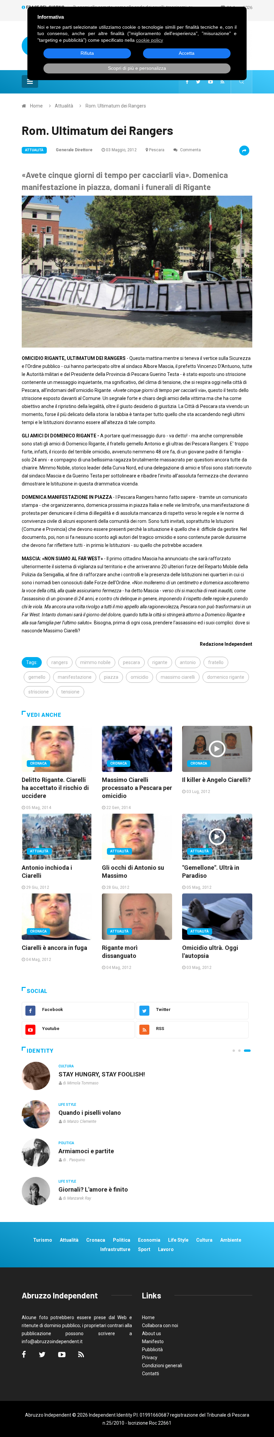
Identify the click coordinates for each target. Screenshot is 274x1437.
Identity (40, 1051)
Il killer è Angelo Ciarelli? (216, 779)
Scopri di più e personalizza (137, 68)
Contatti (150, 1373)
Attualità (64, 106)
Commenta (190, 150)
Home (36, 106)
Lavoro (166, 1249)
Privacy (149, 1357)
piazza (111, 677)
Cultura (66, 1066)
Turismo (42, 1240)
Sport (144, 1249)
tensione (70, 691)
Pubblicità (152, 1349)
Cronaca (38, 763)
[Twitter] (198, 81)
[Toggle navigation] (30, 81)
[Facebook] (187, 81)
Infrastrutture (115, 1249)
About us (151, 1333)
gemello (36, 677)
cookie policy (149, 40)
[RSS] (222, 81)
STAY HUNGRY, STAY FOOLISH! (101, 1074)
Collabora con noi (160, 1325)
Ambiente (230, 1240)
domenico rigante (225, 677)
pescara (131, 662)
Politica (66, 1143)
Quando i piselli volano (89, 1112)
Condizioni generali (162, 1365)
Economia (149, 1240)
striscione (38, 691)
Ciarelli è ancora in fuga (54, 947)
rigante (159, 662)
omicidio (139, 677)
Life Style (67, 1104)
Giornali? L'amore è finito (93, 1189)
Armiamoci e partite (86, 1151)
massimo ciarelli (178, 677)
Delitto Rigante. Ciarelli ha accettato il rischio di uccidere (55, 787)
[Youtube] (210, 81)
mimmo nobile (95, 662)
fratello (216, 662)
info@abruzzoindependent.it (52, 1341)
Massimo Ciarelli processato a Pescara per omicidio (137, 787)
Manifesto (153, 1341)
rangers (59, 662)
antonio (188, 662)
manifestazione (75, 677)
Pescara (156, 150)
